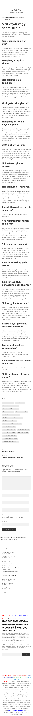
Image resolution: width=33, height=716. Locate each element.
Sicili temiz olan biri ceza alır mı (10, 438)
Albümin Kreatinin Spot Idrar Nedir (13, 457)
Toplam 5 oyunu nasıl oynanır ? (9, 552)
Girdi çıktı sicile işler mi (8, 412)
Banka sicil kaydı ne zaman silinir (10, 406)
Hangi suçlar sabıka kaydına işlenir (11, 414)
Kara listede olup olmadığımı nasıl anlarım (12, 417)
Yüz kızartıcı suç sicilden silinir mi (10, 441)
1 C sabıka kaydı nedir (8, 403)
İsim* (3, 493)
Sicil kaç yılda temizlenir (22, 432)
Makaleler (9, 399)
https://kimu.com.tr (5, 539)
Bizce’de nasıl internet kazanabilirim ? (10, 567)
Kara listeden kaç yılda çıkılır (9, 420)
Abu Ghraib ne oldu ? (7, 564)
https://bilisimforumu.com (8, 537)
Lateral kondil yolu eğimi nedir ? (9, 575)
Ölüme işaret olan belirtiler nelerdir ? (10, 571)
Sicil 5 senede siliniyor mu (9, 426)
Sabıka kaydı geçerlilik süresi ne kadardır (12, 423)
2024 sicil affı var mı (20, 403)
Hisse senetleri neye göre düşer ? (9, 556)
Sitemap (14, 539)
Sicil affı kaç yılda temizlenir (9, 429)
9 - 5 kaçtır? (5, 521)
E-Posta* (4, 500)
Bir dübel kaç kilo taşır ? (7, 583)
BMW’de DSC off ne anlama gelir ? (9, 560)
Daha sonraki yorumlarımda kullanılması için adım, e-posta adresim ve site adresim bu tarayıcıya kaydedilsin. (15, 516)
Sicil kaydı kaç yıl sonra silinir (9, 435)
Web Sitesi (4, 507)
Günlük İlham (16, 10)
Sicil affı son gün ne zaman (9, 432)
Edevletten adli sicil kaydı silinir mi (10, 409)
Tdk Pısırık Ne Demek (9, 452)
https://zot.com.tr (21, 537)
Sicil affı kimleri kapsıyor (23, 429)
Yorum (3, 475)
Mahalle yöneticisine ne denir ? (9, 579)
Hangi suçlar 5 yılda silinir (21, 412)
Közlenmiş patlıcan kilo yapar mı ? (9, 587)
